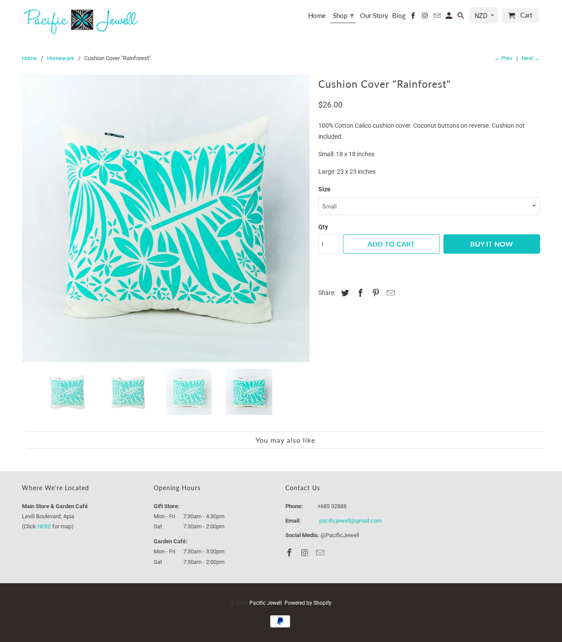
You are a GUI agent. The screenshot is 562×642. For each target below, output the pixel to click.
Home (317, 15)
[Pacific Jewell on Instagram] (425, 17)
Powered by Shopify (308, 603)
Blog (399, 15)
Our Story (374, 15)
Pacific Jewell (265, 603)
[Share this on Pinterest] (374, 293)
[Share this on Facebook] (359, 293)
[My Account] (450, 17)
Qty (323, 226)
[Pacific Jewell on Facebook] (414, 17)
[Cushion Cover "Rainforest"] (166, 218)
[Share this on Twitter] (344, 293)
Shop (343, 15)
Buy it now (491, 244)
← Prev (503, 58)
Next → (531, 58)
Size (324, 189)
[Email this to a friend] (389, 293)
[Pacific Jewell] (81, 21)
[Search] (461, 17)
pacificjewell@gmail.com (350, 520)
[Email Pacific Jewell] (437, 17)
